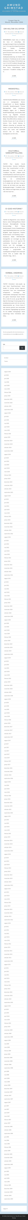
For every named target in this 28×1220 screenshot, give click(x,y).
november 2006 (8, 1126)
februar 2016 (7, 795)
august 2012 (7, 923)
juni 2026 (6, 378)
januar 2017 (7, 764)
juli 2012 (6, 926)
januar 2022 (7, 561)
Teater (6, 361)
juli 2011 (6, 968)
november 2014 (8, 844)
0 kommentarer (18, 33)
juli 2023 (6, 499)
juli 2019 (6, 661)
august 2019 (7, 658)
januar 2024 (7, 478)
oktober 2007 (7, 1095)
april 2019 (6, 671)
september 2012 (8, 919)
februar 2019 (7, 678)
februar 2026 (7, 392)
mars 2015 (7, 830)
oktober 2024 (7, 447)
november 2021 (8, 568)
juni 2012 (6, 930)
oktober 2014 (7, 847)
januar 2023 (7, 520)
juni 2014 (6, 861)
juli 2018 (6, 702)
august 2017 (7, 740)
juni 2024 (6, 461)
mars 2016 (7, 792)
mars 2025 (7, 430)
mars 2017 (7, 757)
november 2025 (8, 402)
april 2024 (6, 468)
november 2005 (8, 1157)
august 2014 (7, 854)
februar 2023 (7, 516)
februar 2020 (7, 637)
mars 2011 (7, 981)
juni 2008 (6, 1071)
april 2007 (6, 1112)
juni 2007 (6, 1106)
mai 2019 (6, 668)
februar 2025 (7, 433)
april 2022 (6, 551)
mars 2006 (7, 1143)
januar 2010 (7, 1026)
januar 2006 (7, 1150)
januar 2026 (7, 395)
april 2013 (6, 895)
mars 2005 (7, 1181)
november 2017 (8, 730)
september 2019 (8, 654)
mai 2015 (6, 823)
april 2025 (6, 427)
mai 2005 (6, 1175)
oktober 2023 (7, 489)
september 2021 (8, 575)
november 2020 (8, 609)
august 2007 (7, 1102)
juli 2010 (6, 1009)
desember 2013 (8, 875)
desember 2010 (8, 992)
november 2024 (8, 444)
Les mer (14, 76)
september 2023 (8, 492)
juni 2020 (6, 623)
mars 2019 (7, 675)
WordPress (19, 1216)
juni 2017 (6, 747)
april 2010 (6, 1016)
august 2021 (7, 578)
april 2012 (6, 937)
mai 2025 (6, 423)
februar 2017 (7, 761)
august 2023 (7, 496)
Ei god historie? (14, 209)
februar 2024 (7, 475)
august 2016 (7, 782)
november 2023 (8, 485)
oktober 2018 (7, 692)
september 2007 (8, 1099)
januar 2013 (7, 906)
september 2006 (8, 1133)
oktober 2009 (7, 1033)
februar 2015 (7, 833)
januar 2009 (7, 1054)
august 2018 (7, 699)
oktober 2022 (7, 530)
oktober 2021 (7, 571)
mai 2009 (6, 1044)
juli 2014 (6, 857)
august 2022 (7, 537)
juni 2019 (6, 664)
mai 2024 (6, 464)
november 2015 (8, 806)
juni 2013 (6, 892)
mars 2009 (7, 1047)
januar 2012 (7, 947)
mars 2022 (7, 554)
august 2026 (7, 371)
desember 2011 (8, 951)
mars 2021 (7, 595)
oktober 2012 (7, 916)
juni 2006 (6, 1137)
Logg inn (5, 1208)
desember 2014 (8, 840)
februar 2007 (7, 1119)
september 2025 (8, 409)
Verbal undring (14, 273)
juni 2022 (6, 544)
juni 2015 (6, 819)
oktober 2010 (7, 999)
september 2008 (8, 1068)
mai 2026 (6, 382)
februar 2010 (7, 1023)
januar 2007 (7, 1123)
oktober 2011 (7, 957)
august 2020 (7, 620)
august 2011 (7, 964)
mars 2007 (7, 1116)
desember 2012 (8, 909)
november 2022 (8, 527)
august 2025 (7, 413)
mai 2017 (6, 751)
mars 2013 (7, 899)
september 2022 (8, 533)
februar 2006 (7, 1147)
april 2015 (6, 826)
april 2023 (6, 509)
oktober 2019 (7, 651)
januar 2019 (7, 682)
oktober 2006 (7, 1130)
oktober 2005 (7, 1161)
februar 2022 (7, 558)
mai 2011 (6, 975)
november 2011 (8, 954)
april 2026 (6, 385)
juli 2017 (6, 744)
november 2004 (8, 1192)
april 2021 (6, 592)
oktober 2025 (7, 406)
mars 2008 (7, 1081)
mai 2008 (6, 1075)
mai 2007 (6, 1109)
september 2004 (8, 1199)
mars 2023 (7, 513)
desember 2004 (8, 1188)
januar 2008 (7, 1085)
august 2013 (7, 888)
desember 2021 (8, 564)
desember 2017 (8, 726)
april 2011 (6, 978)
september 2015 (8, 813)
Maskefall (14, 89)
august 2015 (7, 816)
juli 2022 (6, 540)
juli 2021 (6, 582)
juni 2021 (6, 585)
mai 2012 (6, 933)
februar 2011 (7, 985)
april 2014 (6, 864)
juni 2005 (6, 1171)
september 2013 (8, 885)
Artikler (6, 358)
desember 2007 (8, 1088)
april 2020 (6, 630)
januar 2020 (7, 640)
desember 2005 (8, 1154)
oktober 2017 (7, 733)
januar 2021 (7, 602)
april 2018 (6, 713)
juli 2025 (6, 416)
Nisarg (14, 1218)
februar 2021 (7, 599)
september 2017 (8, 737)
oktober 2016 (7, 775)
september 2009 (8, 1037)
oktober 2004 (7, 1195)
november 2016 (8, 771)
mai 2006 (6, 1140)
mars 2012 (7, 940)
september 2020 (8, 616)
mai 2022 (6, 547)
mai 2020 (6, 626)
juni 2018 (6, 706)
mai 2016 (6, 785)
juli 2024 (6, 458)
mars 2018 (7, 716)
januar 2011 (7, 988)
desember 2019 (8, 644)
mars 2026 (7, 389)
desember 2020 (8, 606)
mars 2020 (7, 633)
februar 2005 (7, 1185)
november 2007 (8, 1092)
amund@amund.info (18, 334)
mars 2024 (7, 471)
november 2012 (8, 913)
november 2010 (8, 995)
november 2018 (8, 688)
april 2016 (6, 788)
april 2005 (6, 1178)
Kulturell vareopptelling (14, 152)
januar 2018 (7, 723)
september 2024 (8, 451)
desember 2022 (8, 523)
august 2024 (7, 454)
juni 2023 (6, 502)
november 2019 (8, 647)
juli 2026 (6, 375)
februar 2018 (7, 720)
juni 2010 (6, 1013)
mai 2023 (6, 506)
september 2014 (8, 851)
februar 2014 (7, 868)
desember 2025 (8, 399)
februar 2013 (7, 902)
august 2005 (7, 1168)
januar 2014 (7, 871)
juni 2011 (6, 971)
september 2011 (8, 961)
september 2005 (8, 1164)
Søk (4, 344)
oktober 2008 (7, 1064)
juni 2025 (6, 420)
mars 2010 (7, 1019)
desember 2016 (8, 768)
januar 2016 (7, 799)
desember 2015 (8, 802)
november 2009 (8, 1030)
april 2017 (6, 754)
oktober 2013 (7, 882)
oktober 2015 (7, 809)
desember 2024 (8, 440)
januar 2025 (7, 437)
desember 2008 (8, 1057)
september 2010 (8, 1002)
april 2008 (6, 1078)
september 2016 (8, 778)
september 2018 (8, 695)
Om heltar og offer (14, 29)
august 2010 (7, 1006)
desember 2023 (8, 482)
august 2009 (7, 1040)
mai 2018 (6, 709)
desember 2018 (8, 685)
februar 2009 (7, 1050)
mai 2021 (6, 589)
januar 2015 (7, 837)
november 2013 (8, 878)
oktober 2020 (7, 613)
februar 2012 (7, 944)
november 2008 (8, 1061)
